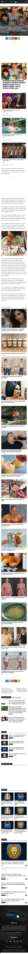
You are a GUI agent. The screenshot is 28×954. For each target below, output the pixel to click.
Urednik (3, 34)
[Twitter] (10, 941)
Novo (2, 720)
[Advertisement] (14, 52)
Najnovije (3, 703)
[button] (26, 1)
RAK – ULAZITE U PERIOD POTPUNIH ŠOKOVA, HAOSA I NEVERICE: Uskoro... (7, 832)
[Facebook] (7, 941)
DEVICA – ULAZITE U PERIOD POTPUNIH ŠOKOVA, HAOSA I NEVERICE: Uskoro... (7, 817)
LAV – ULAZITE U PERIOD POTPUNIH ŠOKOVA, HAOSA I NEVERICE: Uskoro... (21, 832)
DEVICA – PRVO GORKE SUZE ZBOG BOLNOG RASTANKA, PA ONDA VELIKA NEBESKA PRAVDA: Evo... (13, 884)
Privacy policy (19, 947)
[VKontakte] (17, 941)
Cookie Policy (19, 946)
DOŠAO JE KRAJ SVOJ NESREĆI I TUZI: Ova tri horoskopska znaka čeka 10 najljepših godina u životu (16, 702)
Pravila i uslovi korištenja (10, 947)
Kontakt (14, 946)
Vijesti (5, 4)
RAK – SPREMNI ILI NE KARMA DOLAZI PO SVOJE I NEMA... (20, 803)
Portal (2, 865)
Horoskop (11, 738)
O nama (10, 946)
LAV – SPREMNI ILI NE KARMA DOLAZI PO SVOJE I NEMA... (20, 817)
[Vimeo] (14, 941)
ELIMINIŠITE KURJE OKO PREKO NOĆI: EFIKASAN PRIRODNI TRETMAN (21, 690)
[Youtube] (21, 941)
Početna (6, 946)
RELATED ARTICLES (6, 697)
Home (2, 4)
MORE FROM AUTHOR (16, 697)
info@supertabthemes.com (16, 932)
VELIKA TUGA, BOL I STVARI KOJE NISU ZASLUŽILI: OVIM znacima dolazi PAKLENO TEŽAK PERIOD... (13, 876)
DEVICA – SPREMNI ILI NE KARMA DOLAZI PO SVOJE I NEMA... (7, 803)
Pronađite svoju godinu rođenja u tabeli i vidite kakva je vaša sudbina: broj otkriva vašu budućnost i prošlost (7, 690)
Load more (14, 760)
